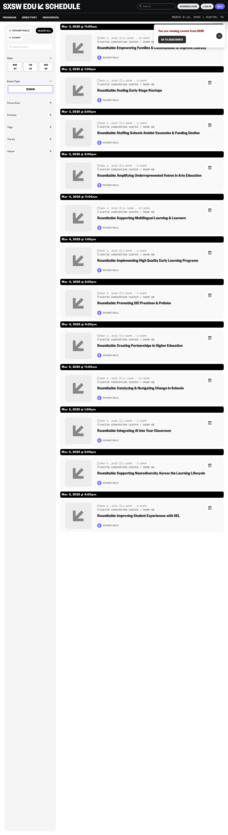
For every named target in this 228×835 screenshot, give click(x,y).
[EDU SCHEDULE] (41, 6)
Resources (51, 17)
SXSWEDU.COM (188, 6)
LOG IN (207, 6)
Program (9, 17)
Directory (29, 17)
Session (30, 89)
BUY (219, 6)
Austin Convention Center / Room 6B (127, 42)
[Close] (219, 36)
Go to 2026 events (172, 39)
